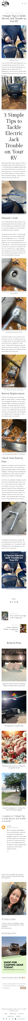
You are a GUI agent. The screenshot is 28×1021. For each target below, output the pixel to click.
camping (7, 13)
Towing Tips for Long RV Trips (14, 726)
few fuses (15, 484)
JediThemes (23, 1018)
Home (5, 1013)
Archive (18, 1016)
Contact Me (11, 1016)
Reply (8, 851)
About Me (21, 1013)
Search (23, 987)
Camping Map (13, 1013)
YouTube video (19, 173)
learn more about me (7, 928)
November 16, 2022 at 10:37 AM (12, 827)
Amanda (9, 826)
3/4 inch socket (20, 228)
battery (3, 399)
